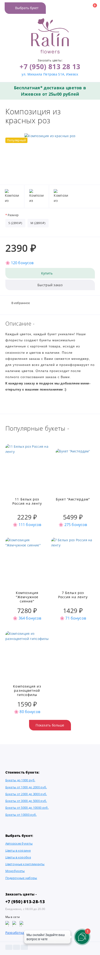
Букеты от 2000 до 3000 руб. (26, 794)
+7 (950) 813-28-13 (25, 901)
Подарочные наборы (21, 878)
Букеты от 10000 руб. (21, 815)
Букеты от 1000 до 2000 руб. (26, 787)
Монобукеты (15, 871)
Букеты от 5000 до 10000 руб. (27, 808)
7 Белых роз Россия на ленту (73, 595)
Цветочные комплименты (25, 864)
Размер (13, 215)
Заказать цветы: (50, 60)
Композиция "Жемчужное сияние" (27, 597)
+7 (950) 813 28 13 (50, 66)
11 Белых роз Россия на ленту (27, 501)
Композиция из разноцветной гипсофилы (27, 690)
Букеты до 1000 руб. (20, 780)
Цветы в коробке (18, 857)
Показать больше (50, 725)
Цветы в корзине (18, 851)
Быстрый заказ (50, 285)
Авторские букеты (19, 844)
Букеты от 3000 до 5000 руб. (26, 801)
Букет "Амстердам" (73, 499)
